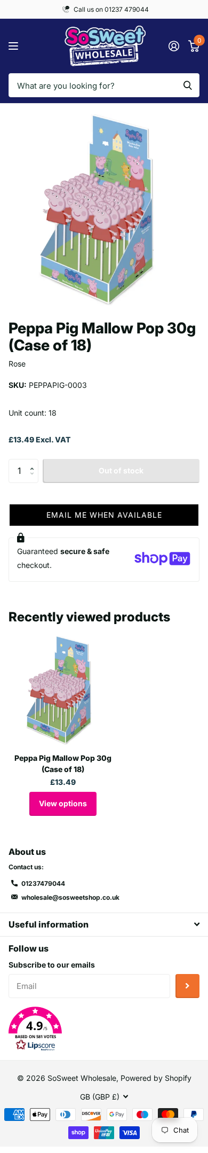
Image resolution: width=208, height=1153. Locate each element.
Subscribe (187, 986)
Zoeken (187, 85)
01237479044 (43, 883)
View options (63, 803)
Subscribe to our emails (52, 964)
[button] (34, 462)
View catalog (15, 46)
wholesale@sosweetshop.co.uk (70, 897)
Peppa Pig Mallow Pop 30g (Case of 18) (62, 763)
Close (104, 924)
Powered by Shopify (156, 1077)
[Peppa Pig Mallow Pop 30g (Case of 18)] (63, 690)
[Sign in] (173, 46)
